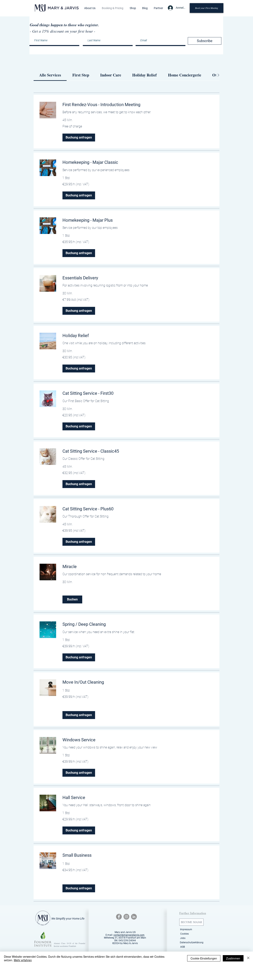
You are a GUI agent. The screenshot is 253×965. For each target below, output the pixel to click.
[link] (50, 75)
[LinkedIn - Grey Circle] (134, 917)
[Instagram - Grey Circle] (126, 917)
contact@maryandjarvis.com (128, 935)
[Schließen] (248, 958)
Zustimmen (233, 958)
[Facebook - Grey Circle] (119, 917)
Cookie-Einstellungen (204, 958)
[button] (90, 8)
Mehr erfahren (23, 960)
